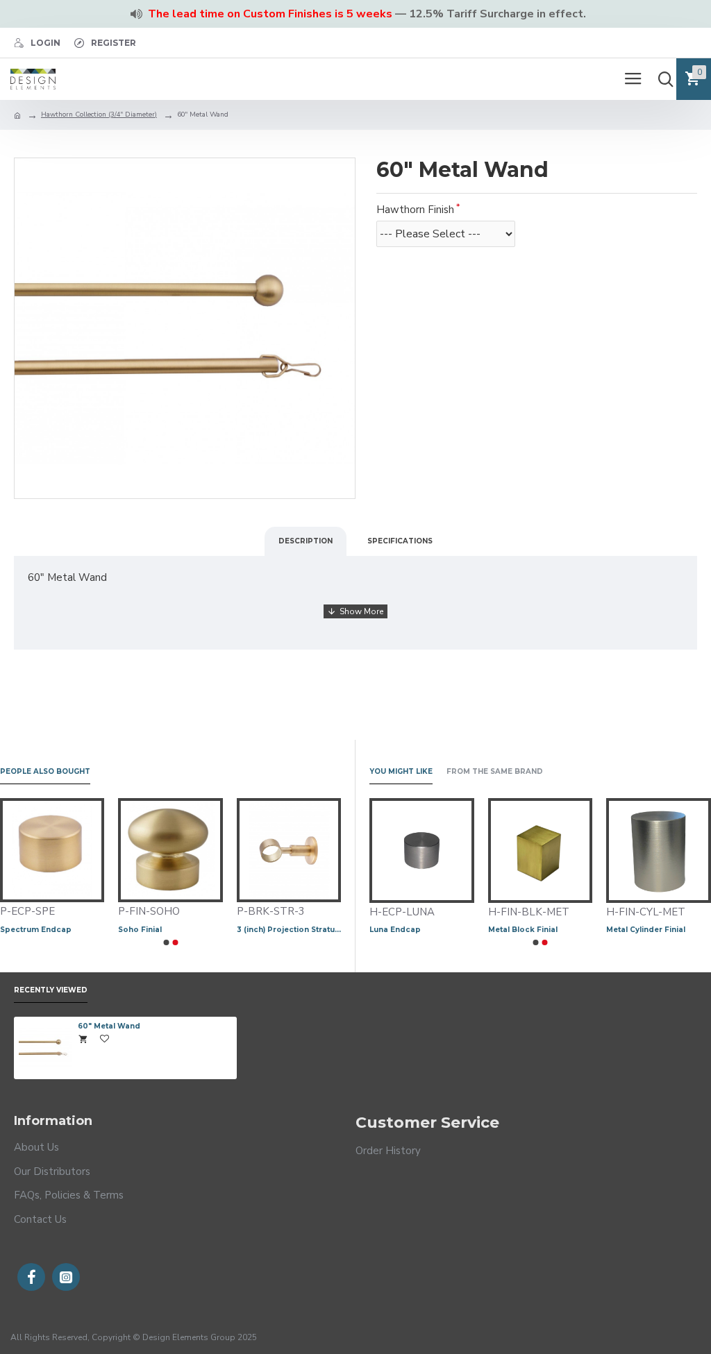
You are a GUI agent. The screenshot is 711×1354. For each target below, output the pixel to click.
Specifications (400, 540)
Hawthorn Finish (415, 210)
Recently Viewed (50, 990)
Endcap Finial (376, 929)
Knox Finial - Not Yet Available (521, 929)
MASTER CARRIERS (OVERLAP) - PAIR (194, 929)
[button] (166, 942)
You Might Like (401, 772)
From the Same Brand (494, 772)
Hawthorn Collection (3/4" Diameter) (99, 114)
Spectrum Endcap (295, 929)
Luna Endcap (612, 929)
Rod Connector (54, 929)
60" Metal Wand (109, 1026)
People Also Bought (45, 772)
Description (305, 540)
